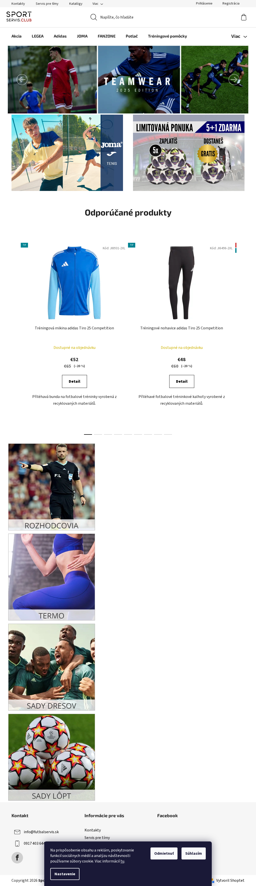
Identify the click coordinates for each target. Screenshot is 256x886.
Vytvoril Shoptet (230, 880)
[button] (22, 79)
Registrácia (231, 3)
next (240, 337)
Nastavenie (64, 874)
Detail (74, 381)
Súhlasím (193, 853)
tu (122, 861)
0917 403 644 (34, 843)
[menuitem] (16, 36)
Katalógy (75, 3)
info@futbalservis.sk (41, 832)
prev (16, 337)
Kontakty (18, 3)
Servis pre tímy (47, 3)
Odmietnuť (164, 853)
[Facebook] (17, 857)
